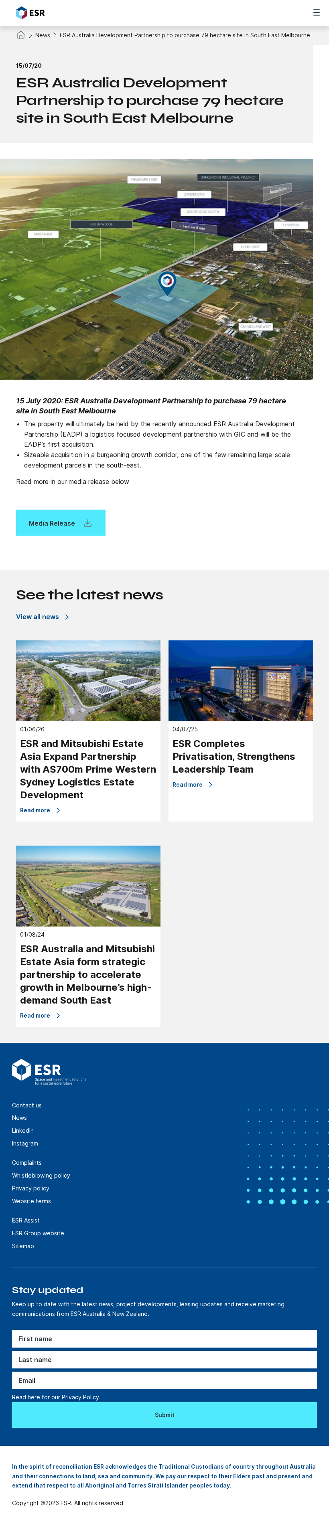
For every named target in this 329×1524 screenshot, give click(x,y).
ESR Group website (38, 1233)
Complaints (27, 1162)
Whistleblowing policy (41, 1175)
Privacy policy (30, 1188)
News (42, 35)
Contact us (27, 1105)
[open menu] (316, 12)
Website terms (31, 1201)
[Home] (61, 12)
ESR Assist (26, 1220)
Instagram (25, 1143)
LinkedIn (23, 1130)
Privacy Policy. (81, 1397)
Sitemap (23, 1246)
